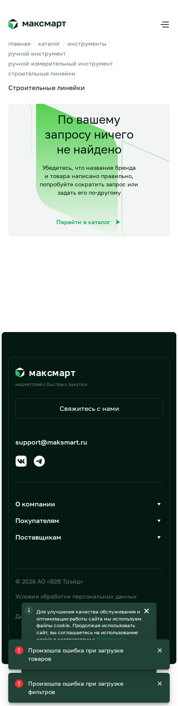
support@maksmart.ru (51, 442)
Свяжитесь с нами (89, 408)
